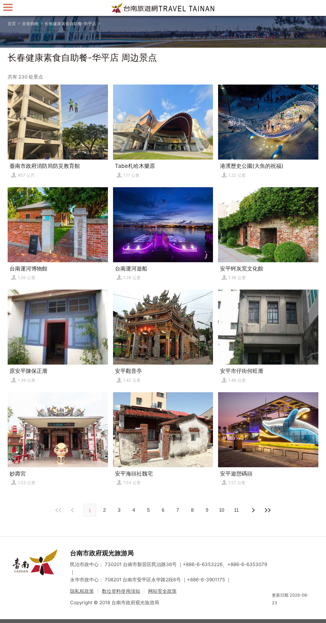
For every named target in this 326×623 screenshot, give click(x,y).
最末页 (267, 510)
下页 (73, 510)
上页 (252, 510)
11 (236, 510)
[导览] (8, 7)
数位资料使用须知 (121, 591)
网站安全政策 (162, 591)
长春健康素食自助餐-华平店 (70, 23)
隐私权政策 (82, 591)
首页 (12, 23)
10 (221, 510)
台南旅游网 (163, 8)
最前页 (58, 510)
